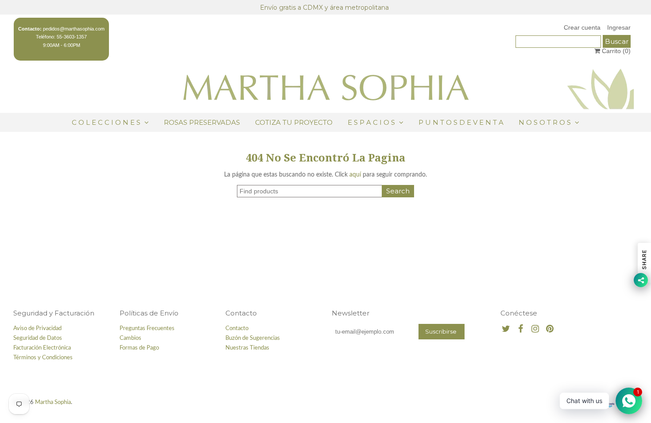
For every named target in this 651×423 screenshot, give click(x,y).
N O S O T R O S (545, 122)
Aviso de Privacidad (37, 328)
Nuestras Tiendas (247, 348)
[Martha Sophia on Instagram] (535, 329)
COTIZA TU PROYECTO (294, 122)
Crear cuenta (582, 27)
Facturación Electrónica (42, 348)
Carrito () (615, 51)
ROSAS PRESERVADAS (202, 122)
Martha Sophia (53, 402)
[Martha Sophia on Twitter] (506, 329)
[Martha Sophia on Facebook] (520, 329)
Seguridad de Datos (37, 338)
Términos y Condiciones (43, 358)
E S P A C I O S (371, 122)
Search (398, 191)
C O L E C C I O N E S (107, 122)
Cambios (130, 338)
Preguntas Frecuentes (147, 328)
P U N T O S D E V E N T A (461, 122)
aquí (355, 175)
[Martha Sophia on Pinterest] (549, 329)
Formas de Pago (139, 348)
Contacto (236, 328)
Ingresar (619, 27)
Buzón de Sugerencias (252, 338)
